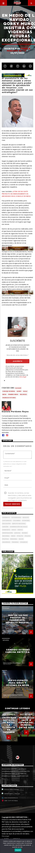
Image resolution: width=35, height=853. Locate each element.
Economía (26, 520)
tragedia (15, 542)
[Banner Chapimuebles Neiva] (17, 249)
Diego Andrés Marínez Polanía (12, 695)
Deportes (6, 640)
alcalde (18, 388)
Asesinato (6, 517)
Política (6, 539)
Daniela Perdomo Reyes (19, 49)
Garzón (5, 527)
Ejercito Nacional (18, 523)
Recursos (23, 394)
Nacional (6, 536)
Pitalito (20, 536)
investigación (8, 533)
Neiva (17, 12)
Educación (6, 523)
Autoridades (16, 517)
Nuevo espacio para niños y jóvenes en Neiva (17, 683)
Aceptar (18, 850)
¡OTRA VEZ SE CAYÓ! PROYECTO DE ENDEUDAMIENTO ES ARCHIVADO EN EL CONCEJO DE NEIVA (16, 193)
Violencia (23, 542)
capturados (7, 520)
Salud (21, 539)
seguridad (6, 542)
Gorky (19, 391)
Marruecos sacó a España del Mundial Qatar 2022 (27, 722)
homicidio (6, 530)
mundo (24, 533)
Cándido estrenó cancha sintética (17, 651)
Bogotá (26, 517)
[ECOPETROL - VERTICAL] (17, 574)
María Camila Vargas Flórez (12, 631)
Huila (25, 391)
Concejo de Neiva (9, 391)
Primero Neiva (13, 394)
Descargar (22, 377)
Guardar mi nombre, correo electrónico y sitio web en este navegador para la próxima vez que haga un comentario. (20, 493)
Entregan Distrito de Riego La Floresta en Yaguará (9, 725)
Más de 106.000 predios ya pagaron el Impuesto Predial (17, 619)
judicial (17, 533)
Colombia (16, 520)
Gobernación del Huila (18, 527)
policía (27, 536)
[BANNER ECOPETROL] (17, 75)
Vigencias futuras (9, 397)
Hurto (20, 530)
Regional (13, 539)
